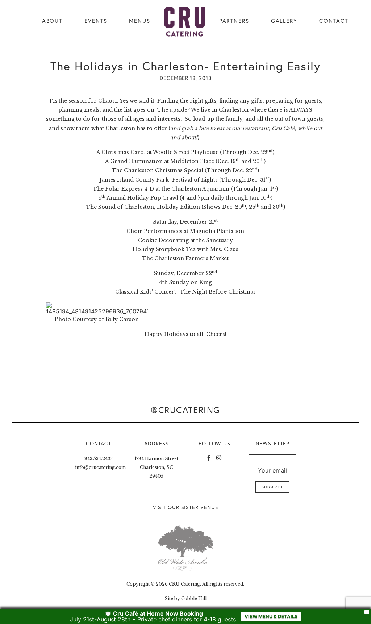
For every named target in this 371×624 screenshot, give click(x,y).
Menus (139, 20)
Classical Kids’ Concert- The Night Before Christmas (185, 291)
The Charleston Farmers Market (185, 258)
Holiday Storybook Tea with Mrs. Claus (185, 249)
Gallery (284, 20)
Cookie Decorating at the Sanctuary (185, 240)
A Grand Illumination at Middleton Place (159, 161)
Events (95, 20)
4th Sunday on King (185, 282)
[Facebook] (209, 457)
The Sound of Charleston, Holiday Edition (143, 207)
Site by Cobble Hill (185, 598)
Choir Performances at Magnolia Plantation (185, 231)
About (52, 20)
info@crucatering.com (100, 467)
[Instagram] (218, 457)
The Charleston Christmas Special (157, 170)
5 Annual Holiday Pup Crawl (138, 198)
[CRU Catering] (184, 21)
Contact (334, 20)
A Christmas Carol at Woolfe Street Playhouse (157, 152)
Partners (234, 20)
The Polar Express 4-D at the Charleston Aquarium (161, 189)
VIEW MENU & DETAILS (271, 616)
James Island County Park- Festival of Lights (159, 179)
